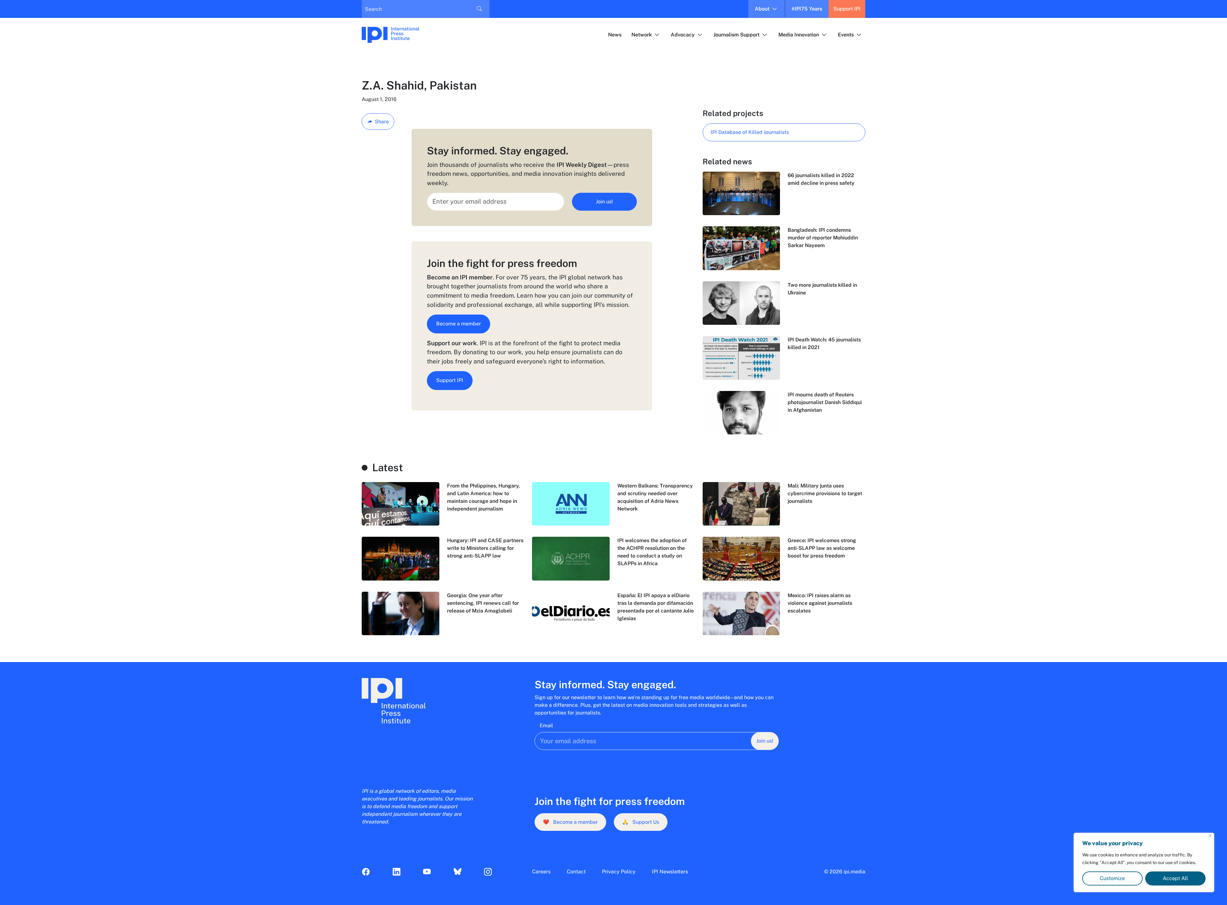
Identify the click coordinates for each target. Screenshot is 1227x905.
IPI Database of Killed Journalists (750, 132)
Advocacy (683, 35)
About (762, 9)
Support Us (640, 822)
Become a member (458, 324)
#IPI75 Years (806, 9)
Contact (576, 872)
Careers (541, 872)
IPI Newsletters (670, 872)
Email (546, 725)
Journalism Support (737, 35)
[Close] (1209, 835)
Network (641, 35)
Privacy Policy (619, 872)
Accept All (1175, 878)
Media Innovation (798, 35)
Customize (1112, 878)
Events (846, 35)
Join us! (604, 202)
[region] (1144, 862)
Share (382, 122)
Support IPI (846, 9)
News (614, 35)
